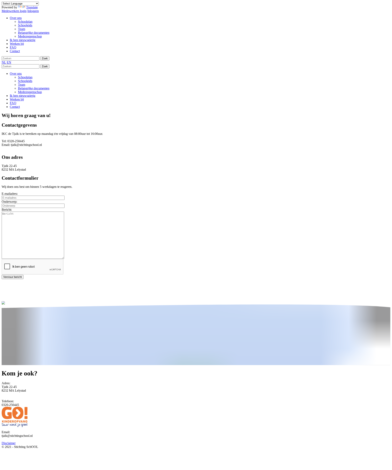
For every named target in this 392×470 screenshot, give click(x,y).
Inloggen (33, 11)
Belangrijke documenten (33, 88)
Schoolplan (25, 77)
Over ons (16, 73)
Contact (15, 106)
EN (9, 62)
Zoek (45, 58)
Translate (32, 7)
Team (21, 84)
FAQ (13, 103)
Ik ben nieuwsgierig (22, 95)
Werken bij (17, 99)
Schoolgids (25, 81)
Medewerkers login (14, 11)
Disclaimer (9, 443)
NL (4, 62)
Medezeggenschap (30, 92)
